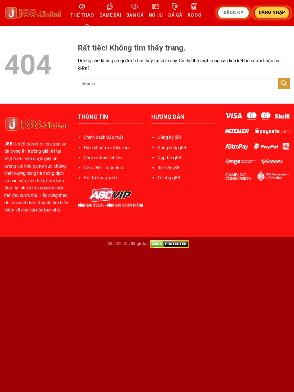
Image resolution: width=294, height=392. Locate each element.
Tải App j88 (168, 178)
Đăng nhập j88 (171, 147)
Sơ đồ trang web (100, 178)
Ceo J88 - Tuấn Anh (103, 167)
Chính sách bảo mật (103, 137)
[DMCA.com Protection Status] (169, 243)
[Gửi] (284, 83)
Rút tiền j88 (168, 167)
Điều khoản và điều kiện (107, 147)
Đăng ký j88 (169, 137)
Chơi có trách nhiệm (103, 157)
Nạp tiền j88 (169, 157)
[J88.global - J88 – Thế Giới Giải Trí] (33, 13)
